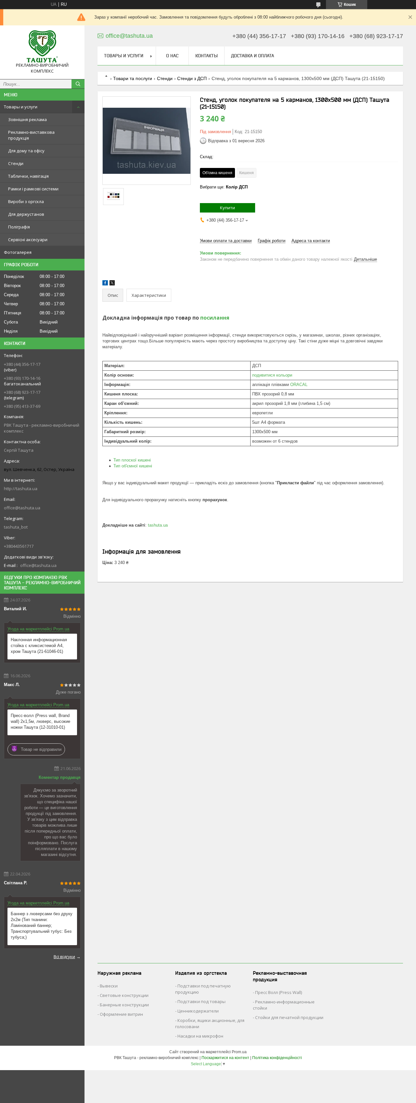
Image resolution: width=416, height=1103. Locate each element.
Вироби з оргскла (26, 201)
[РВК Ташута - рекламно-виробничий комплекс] (42, 46)
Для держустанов (26, 214)
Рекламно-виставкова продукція (31, 135)
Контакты (206, 55)
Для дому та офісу (26, 151)
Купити (227, 208)
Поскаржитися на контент (225, 1057)
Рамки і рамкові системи (33, 189)
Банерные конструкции (124, 1005)
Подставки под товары (201, 1001)
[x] (112, 284)
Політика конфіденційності (277, 1057)
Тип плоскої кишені (132, 460)
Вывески (109, 986)
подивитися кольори (272, 375)
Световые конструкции (124, 995)
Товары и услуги (20, 107)
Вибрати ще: (224, 187)
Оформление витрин (121, 1014)
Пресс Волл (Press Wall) (278, 992)
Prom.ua (239, 1052)
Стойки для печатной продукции (289, 1017)
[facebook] (105, 284)
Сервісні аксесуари (27, 239)
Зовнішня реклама (27, 119)
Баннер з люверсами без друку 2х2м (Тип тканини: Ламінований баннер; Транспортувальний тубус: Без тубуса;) (41, 925)
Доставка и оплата (252, 55)
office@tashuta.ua (22, 508)
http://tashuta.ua (20, 488)
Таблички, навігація (28, 176)
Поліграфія (19, 227)
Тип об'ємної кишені (132, 465)
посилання (214, 317)
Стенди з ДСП (192, 78)
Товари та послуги (132, 78)
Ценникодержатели (198, 1011)
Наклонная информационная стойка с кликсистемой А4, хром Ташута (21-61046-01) (39, 645)
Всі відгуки (64, 956)
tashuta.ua (158, 525)
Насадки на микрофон (200, 1036)
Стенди (15, 163)
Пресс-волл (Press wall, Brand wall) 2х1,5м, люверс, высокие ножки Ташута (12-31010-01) (40, 721)
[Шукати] (78, 84)
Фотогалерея (18, 252)
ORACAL (298, 384)
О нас (172, 55)
